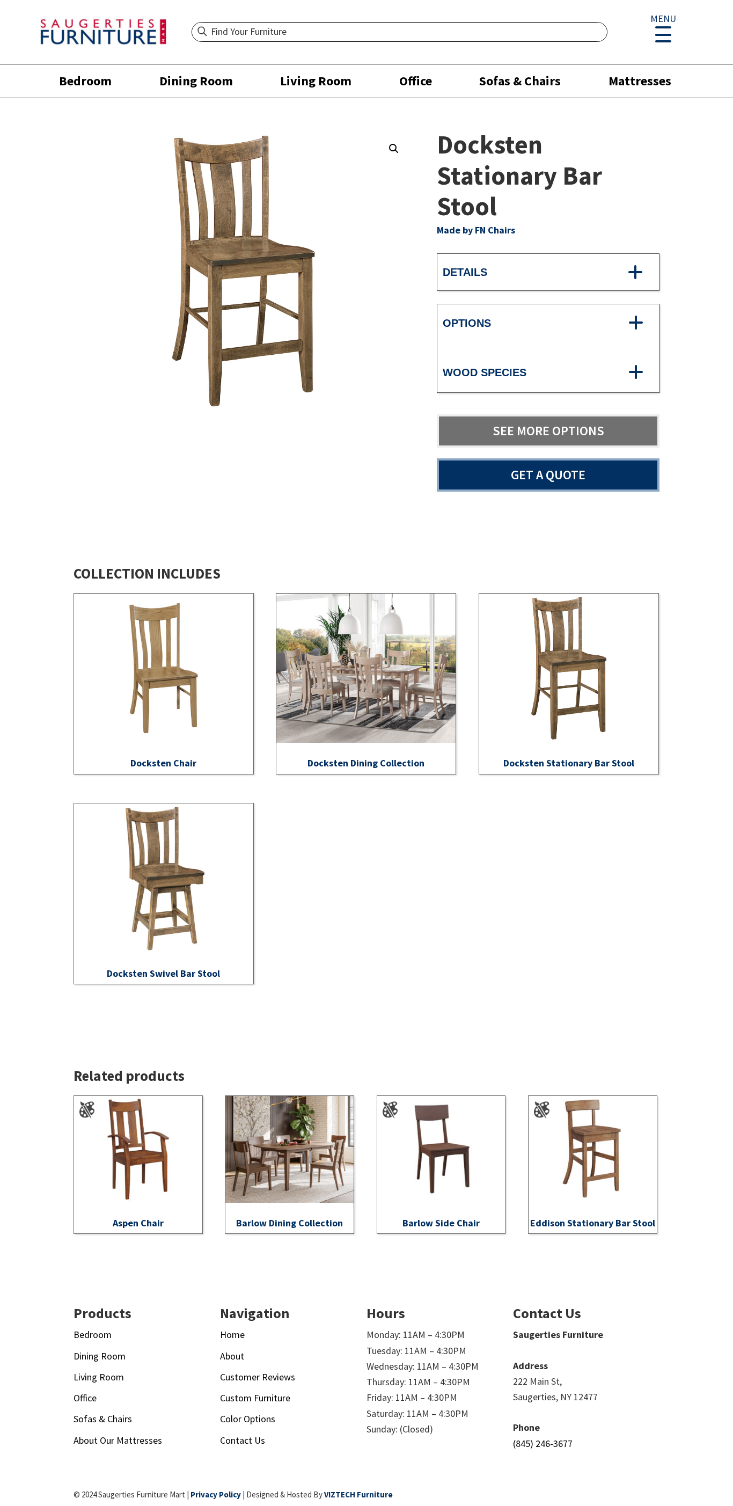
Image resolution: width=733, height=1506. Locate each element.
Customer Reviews (257, 1377)
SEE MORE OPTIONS (548, 430)
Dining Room (196, 80)
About (232, 1356)
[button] (394, 148)
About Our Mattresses (118, 1440)
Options (467, 323)
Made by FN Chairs (476, 230)
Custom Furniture (255, 1398)
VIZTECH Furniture (358, 1494)
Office (415, 80)
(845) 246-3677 (543, 1443)
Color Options (247, 1419)
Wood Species (484, 372)
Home (232, 1334)
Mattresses (640, 80)
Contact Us (242, 1440)
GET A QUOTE (548, 474)
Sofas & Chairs (520, 80)
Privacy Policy (215, 1494)
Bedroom (85, 80)
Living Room (315, 80)
